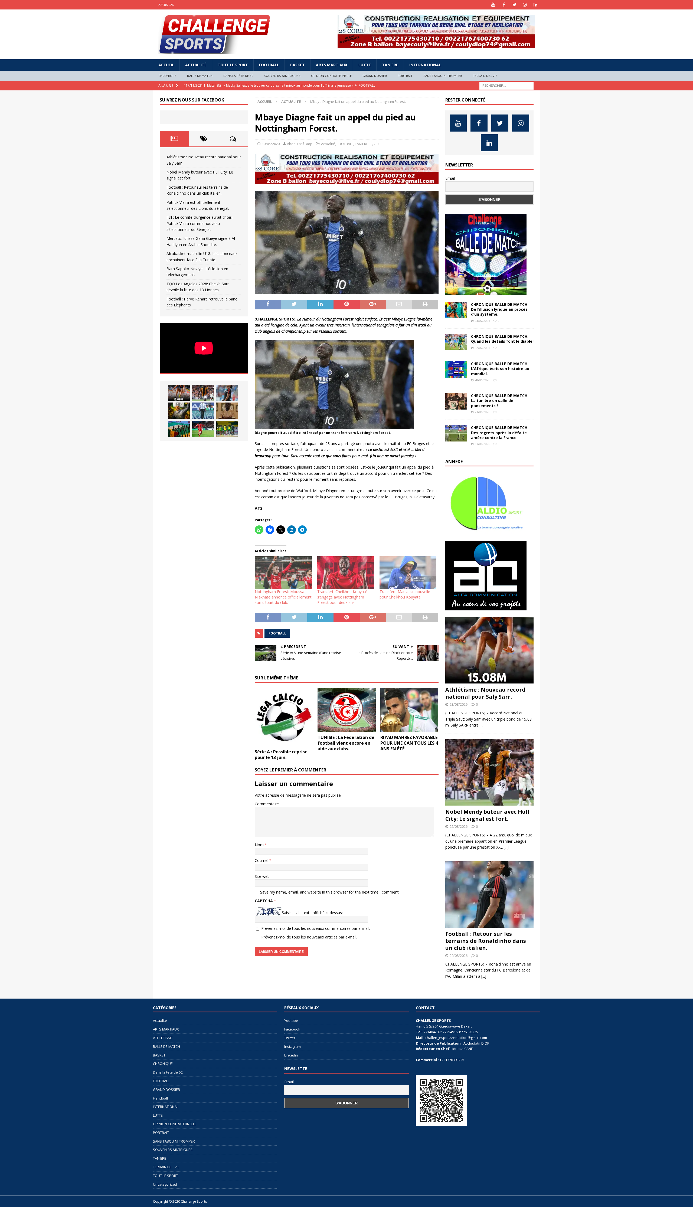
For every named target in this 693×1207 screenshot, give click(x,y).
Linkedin (291, 1055)
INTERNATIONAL (425, 64)
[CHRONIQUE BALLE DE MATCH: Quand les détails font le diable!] (456, 342)
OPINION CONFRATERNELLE (331, 76)
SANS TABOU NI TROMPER (442, 76)
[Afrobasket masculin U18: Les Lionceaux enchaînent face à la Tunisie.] (179, 429)
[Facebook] (504, 4)
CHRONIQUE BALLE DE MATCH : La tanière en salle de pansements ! (500, 400)
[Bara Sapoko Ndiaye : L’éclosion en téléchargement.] (203, 429)
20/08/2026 (459, 955)
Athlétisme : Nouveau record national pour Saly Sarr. (485, 693)
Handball (160, 1098)
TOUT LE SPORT (233, 64)
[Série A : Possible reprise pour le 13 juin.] (284, 717)
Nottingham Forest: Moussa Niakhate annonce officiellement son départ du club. (283, 597)
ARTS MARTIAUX (331, 64)
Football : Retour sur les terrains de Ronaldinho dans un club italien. (485, 940)
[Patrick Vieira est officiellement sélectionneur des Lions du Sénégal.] (179, 411)
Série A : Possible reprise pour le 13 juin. (281, 754)
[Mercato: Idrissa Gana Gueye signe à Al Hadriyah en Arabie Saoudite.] (227, 411)
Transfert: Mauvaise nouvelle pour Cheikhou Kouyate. (405, 594)
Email (450, 178)
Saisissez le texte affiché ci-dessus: (312, 912)
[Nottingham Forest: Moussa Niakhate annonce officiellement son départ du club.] (283, 572)
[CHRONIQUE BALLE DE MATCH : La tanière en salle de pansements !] (456, 401)
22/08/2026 (459, 826)
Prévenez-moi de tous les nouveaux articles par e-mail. (309, 937)
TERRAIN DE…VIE (485, 76)
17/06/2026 (482, 444)
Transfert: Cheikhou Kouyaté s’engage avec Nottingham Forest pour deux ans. (342, 597)
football (277, 633)
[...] (482, 725)
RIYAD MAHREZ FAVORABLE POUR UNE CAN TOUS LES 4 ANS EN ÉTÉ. (409, 743)
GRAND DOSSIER (374, 76)
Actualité (196, 64)
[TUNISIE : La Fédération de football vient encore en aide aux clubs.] (347, 710)
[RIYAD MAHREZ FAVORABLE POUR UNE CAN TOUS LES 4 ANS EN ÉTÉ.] (409, 710)
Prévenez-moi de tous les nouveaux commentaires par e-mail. (315, 928)
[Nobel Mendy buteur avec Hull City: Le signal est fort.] (203, 393)
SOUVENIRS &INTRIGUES (282, 76)
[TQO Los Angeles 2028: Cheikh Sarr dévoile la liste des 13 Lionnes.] (227, 429)
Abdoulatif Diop (299, 143)
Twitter (289, 1037)
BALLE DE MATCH (200, 76)
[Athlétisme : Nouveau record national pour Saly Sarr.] (179, 393)
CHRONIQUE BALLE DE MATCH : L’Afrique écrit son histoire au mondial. (500, 368)
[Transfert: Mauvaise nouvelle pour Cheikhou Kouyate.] (408, 572)
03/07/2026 (482, 321)
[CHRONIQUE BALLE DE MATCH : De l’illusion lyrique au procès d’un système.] (456, 310)
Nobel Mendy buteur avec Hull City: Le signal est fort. (487, 815)
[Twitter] (514, 4)
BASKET (297, 64)
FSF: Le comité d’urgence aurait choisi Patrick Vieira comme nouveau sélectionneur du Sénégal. (199, 223)
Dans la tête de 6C (238, 76)
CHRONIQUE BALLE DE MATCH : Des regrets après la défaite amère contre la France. (500, 432)
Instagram (292, 1046)
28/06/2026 (482, 380)
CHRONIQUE (167, 76)
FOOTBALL (269, 64)
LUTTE (364, 64)
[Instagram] (525, 4)
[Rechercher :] (506, 85)
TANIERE (390, 64)
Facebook (292, 1029)
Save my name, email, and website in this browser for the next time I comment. (330, 892)
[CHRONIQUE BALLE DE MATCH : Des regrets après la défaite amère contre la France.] (456, 433)
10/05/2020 (271, 143)
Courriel (262, 860)
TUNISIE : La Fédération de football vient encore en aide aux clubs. (346, 743)
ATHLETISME (163, 1037)
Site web (262, 876)
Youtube (291, 1020)
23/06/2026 (482, 412)
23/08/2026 (459, 704)
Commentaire (267, 803)
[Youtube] (493, 4)
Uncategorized (165, 1184)
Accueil (166, 64)
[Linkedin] (535, 4)
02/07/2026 (482, 348)
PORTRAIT (405, 76)
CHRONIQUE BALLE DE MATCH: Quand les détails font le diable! (502, 339)
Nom (260, 844)
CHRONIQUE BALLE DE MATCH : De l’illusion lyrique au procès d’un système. (500, 309)
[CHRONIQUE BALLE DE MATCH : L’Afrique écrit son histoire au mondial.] (456, 369)
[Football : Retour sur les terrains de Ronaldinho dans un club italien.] (227, 393)
